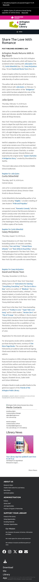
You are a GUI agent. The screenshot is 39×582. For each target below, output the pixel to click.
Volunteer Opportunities (11, 524)
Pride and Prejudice (20, 203)
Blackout (25, 289)
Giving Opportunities (9, 519)
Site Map (33, 577)
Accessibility (27, 577)
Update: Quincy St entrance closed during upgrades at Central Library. (16, 11)
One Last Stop (14, 246)
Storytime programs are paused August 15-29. (18, 4)
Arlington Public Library (14, 24)
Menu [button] (20, 31)
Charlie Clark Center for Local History (14, 487)
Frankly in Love (15, 310)
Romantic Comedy (22, 208)
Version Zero (28, 312)
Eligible (17, 201)
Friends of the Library (10, 516)
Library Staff (7, 503)
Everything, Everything (11, 286)
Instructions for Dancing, (24, 284)
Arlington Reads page (17, 397)
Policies (6, 501)
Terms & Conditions (18, 577)
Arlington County (8, 577)
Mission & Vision (8, 485)
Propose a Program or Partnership (13, 508)
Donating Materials (9, 522)
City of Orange (8, 315)
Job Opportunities (9, 506)
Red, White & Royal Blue (22, 249)
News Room (7, 490)
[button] (4, 551)
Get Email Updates (9, 493)
